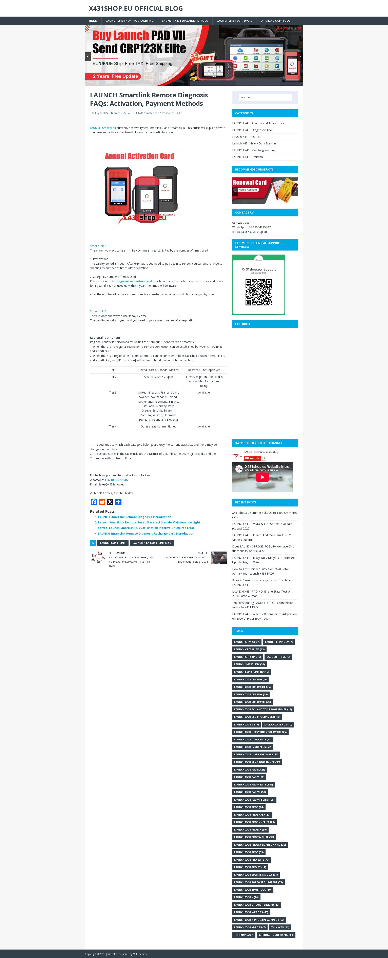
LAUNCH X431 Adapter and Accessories (151, 113)
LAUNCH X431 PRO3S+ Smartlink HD (260, 844)
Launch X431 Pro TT (250, 867)
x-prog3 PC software (276, 935)
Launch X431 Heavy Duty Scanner (254, 143)
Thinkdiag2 (243, 935)
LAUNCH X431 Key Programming (130, 21)
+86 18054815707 (116, 480)
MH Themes (140, 954)
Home (93, 21)
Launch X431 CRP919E (250, 679)
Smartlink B (98, 311)
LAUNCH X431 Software (234, 21)
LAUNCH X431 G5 (246, 724)
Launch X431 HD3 (278, 724)
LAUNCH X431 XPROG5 (250, 927)
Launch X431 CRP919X (251, 694)
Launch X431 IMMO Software (256, 754)
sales (117, 113)
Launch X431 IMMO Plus (252, 747)
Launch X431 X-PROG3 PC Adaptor (259, 920)
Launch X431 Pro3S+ (250, 829)
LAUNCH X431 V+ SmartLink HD (256, 904)
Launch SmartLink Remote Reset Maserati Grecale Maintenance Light (149, 522)
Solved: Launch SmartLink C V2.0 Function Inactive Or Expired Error (146, 528)
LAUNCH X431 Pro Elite (251, 859)
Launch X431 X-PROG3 (251, 912)
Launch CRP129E (246, 642)
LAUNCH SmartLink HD (251, 672)
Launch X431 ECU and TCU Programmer (263, 709)
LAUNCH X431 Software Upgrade (258, 882)
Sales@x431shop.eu (254, 232)
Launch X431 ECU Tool (247, 137)
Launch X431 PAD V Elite (253, 784)
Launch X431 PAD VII (250, 792)
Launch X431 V (246, 897)
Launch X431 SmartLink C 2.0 (152, 543)
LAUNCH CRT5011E (247, 657)
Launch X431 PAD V (249, 777)
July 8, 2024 (101, 113)
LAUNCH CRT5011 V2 (249, 649)
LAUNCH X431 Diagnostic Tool (185, 21)
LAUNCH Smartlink (103, 128)
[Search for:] (265, 97)
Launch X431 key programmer (257, 762)
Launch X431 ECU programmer (257, 717)
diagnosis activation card (134, 281)
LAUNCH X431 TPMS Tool (252, 890)
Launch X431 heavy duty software (260, 732)
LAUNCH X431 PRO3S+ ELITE (254, 837)
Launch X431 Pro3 (249, 807)
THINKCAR (280, 927)
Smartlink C (98, 246)
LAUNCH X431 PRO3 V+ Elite (254, 822)
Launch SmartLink (112, 543)
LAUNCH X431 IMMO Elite (252, 739)
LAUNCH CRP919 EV (279, 642)
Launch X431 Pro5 (249, 852)
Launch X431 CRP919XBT (252, 702)
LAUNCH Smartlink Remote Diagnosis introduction (134, 517)
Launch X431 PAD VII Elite (254, 799)
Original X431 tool (275, 21)
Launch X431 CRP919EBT (252, 687)
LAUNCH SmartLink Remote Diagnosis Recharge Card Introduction (146, 533)
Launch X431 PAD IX (249, 769)
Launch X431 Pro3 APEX (252, 814)
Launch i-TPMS (278, 657)
